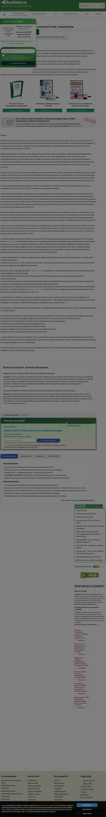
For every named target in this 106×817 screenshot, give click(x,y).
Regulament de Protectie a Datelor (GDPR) (46, 805)
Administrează (87, 809)
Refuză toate (87, 813)
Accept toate (87, 805)
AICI (26, 811)
